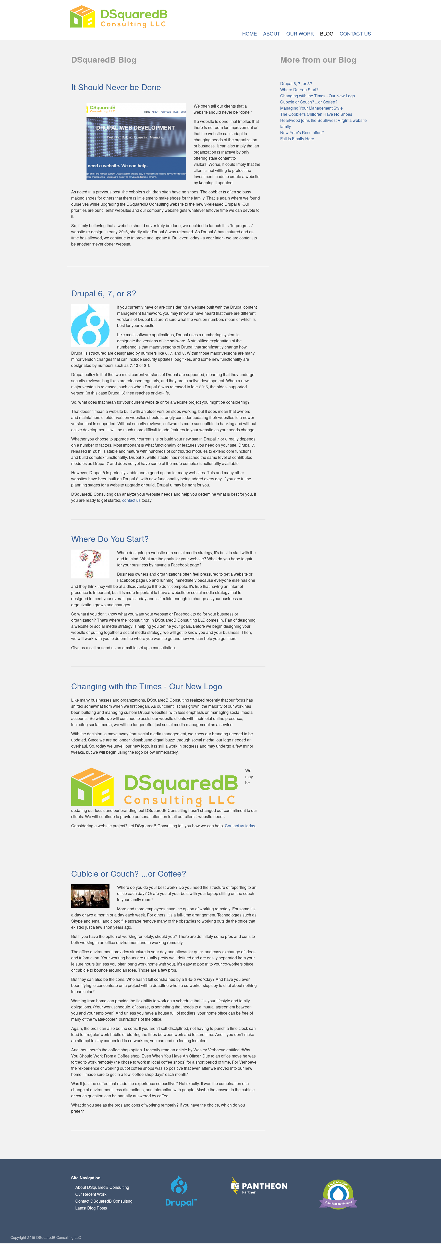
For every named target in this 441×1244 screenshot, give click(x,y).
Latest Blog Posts (91, 1208)
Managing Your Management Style (311, 108)
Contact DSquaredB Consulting (103, 1201)
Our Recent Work (90, 1194)
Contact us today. (240, 826)
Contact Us (355, 33)
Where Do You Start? (110, 538)
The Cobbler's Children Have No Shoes (316, 114)
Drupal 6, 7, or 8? (103, 293)
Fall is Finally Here (297, 139)
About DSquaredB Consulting (102, 1187)
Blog (327, 33)
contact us (131, 500)
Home (249, 33)
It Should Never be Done (116, 86)
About (271, 33)
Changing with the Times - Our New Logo (146, 686)
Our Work (300, 33)
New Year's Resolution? (302, 132)
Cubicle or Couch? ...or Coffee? (128, 873)
